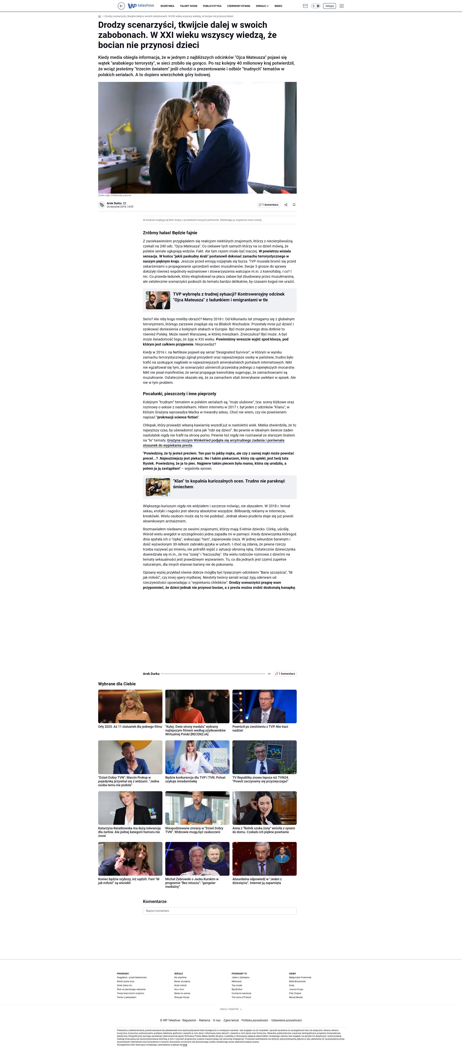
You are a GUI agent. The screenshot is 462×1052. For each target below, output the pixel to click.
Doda (291, 985)
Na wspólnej (180, 977)
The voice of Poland (241, 997)
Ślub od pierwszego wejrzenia (131, 989)
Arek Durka (114, 203)
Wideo (278, 6)
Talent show (188, 6)
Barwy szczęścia (182, 981)
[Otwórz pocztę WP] (305, 6)
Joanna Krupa (296, 989)
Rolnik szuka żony (125, 981)
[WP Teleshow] (144, 6)
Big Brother (237, 989)
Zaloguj (329, 6)
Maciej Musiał (295, 997)
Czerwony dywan (238, 6)
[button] (315, 6)
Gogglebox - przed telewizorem (132, 977)
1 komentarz (270, 204)
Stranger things (181, 997)
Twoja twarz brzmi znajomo (130, 993)
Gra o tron (179, 989)
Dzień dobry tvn (124, 985)
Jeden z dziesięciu (240, 977)
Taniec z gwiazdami (126, 997)
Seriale (261, 6)
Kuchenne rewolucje (241, 993)
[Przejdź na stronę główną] (121, 8)
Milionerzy (237, 981)
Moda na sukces (182, 993)
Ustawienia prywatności (286, 1020)
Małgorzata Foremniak (300, 977)
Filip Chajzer (295, 993)
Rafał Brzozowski (297, 981)
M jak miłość (180, 985)
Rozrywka (167, 6)
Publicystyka (212, 6)
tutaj (185, 1045)
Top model (237, 985)
